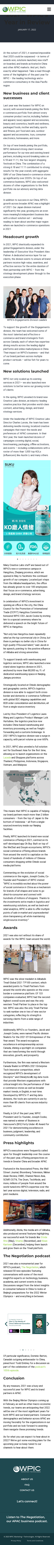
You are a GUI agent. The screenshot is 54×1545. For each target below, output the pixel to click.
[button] (49, 9)
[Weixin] (41, 1506)
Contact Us (27, 1490)
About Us (27, 1479)
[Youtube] (31, 1506)
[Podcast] (17, 1527)
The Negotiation (30, 1267)
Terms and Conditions (35, 1541)
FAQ (27, 1484)
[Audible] (36, 1527)
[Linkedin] (12, 1506)
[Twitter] (22, 1506)
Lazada (7, 757)
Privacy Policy (16, 1541)
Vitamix (19, 1240)
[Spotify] (27, 1527)
